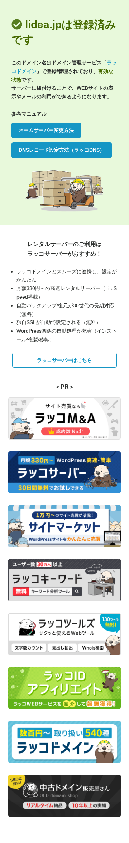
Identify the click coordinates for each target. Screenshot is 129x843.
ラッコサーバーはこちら (64, 360)
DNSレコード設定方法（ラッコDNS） (62, 150)
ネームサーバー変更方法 (46, 130)
